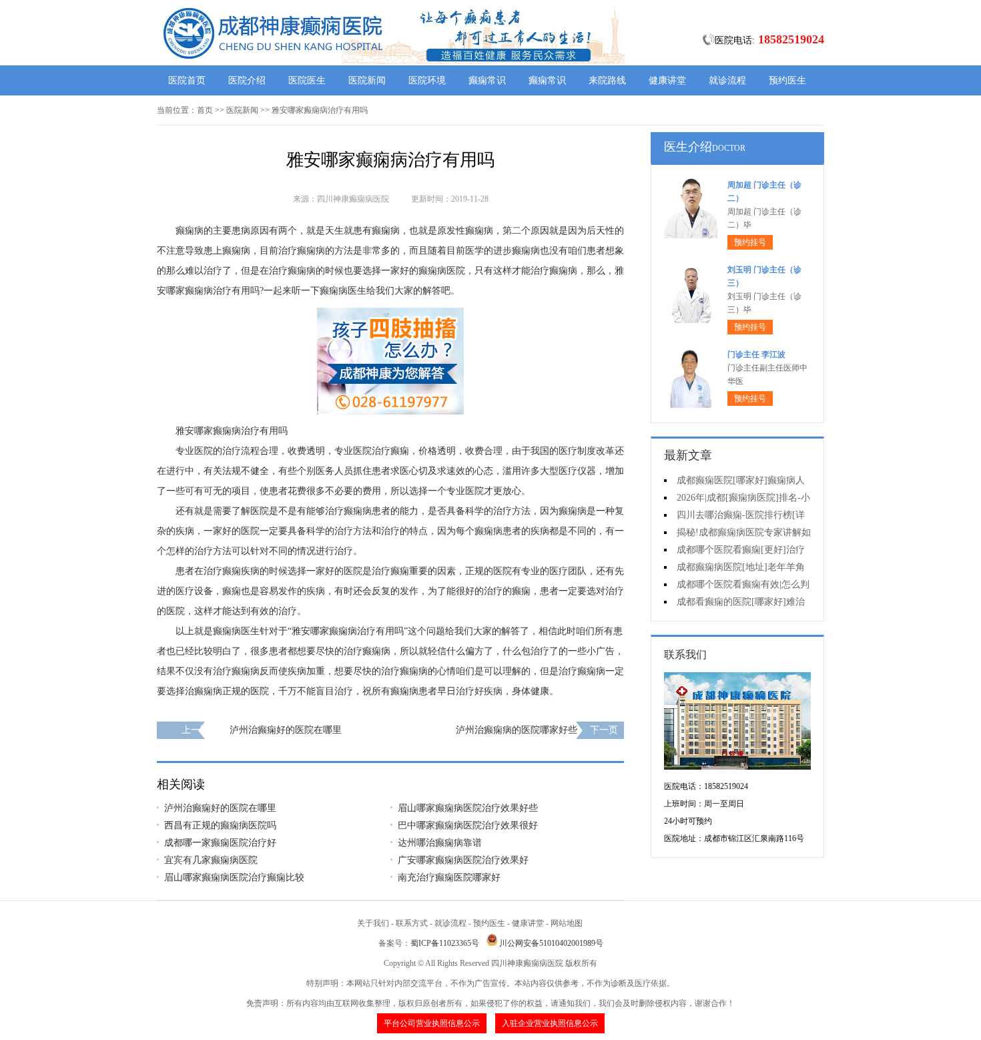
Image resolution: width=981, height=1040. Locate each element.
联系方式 (412, 923)
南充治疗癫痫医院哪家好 (449, 877)
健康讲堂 (667, 80)
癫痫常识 (487, 80)
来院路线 (607, 80)
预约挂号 (750, 242)
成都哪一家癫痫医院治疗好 (220, 843)
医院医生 (307, 80)
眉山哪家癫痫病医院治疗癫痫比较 (234, 877)
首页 (205, 110)
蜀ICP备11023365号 (444, 943)
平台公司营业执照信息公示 (432, 1023)
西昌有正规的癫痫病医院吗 (220, 825)
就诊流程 (727, 80)
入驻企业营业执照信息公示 (550, 1023)
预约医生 (787, 80)
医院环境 (427, 80)
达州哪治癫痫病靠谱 (440, 843)
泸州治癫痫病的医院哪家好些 (516, 730)
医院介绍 (247, 80)
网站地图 (567, 923)
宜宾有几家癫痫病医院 (211, 860)
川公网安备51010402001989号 (551, 943)
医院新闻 (367, 80)
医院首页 (187, 80)
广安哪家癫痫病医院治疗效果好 (463, 860)
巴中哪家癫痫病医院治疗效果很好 (468, 825)
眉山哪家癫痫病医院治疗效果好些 (468, 808)
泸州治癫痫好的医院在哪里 (286, 730)
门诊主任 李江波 (756, 354)
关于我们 (373, 923)
